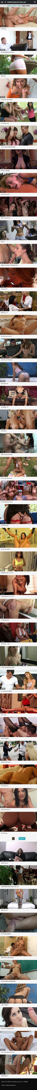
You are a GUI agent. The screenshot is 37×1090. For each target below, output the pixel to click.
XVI (16, 2)
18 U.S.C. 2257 (6, 1081)
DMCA (26, 1081)
